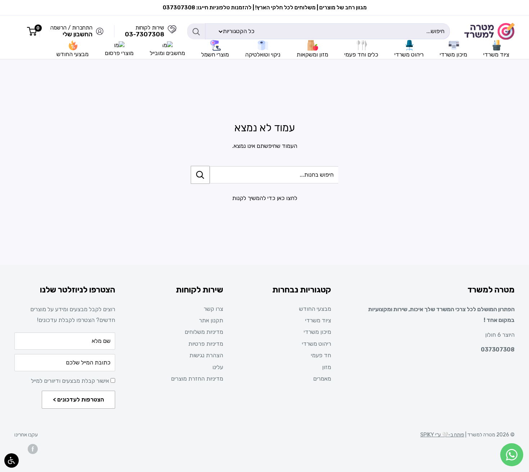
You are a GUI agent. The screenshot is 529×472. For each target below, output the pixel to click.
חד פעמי (321, 355)
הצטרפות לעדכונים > (78, 399)
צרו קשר (213, 308)
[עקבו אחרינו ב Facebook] (33, 449)
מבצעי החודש (315, 308)
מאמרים (322, 378)
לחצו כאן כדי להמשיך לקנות (264, 198)
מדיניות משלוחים (204, 331)
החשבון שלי (77, 34)
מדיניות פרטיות (205, 343)
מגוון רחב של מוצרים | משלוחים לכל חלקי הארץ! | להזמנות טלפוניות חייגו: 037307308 (265, 7)
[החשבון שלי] (172, 31)
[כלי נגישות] (11, 460)
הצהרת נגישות (206, 355)
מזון (326, 367)
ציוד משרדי (318, 320)
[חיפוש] (196, 31)
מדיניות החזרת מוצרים (197, 378)
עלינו (217, 367)
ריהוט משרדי (316, 343)
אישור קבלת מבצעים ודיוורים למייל (70, 380)
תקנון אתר (211, 320)
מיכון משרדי (317, 331)
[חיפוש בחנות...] (200, 175)
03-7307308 (144, 34)
